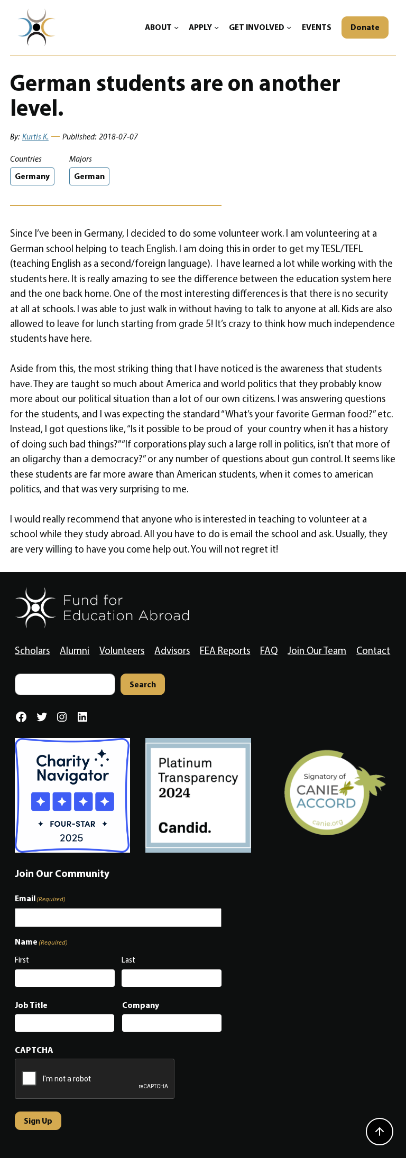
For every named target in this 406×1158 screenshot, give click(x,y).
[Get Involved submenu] (289, 27)
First (22, 960)
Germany (32, 176)
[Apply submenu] (216, 27)
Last (128, 960)
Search (143, 684)
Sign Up (38, 1121)
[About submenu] (176, 27)
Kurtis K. (35, 137)
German (89, 176)
